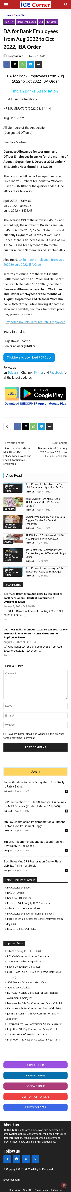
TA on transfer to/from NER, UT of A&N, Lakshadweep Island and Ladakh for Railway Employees (17, 456)
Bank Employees (26, 21)
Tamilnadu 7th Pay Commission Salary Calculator (34, 1024)
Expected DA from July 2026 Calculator (28, 903)
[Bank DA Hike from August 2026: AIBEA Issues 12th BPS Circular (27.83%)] (13, 502)
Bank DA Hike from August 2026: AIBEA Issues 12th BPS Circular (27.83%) (43, 502)
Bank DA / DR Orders (18, 898)
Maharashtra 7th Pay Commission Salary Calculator (35, 1003)
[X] (14, 64)
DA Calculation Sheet (18, 887)
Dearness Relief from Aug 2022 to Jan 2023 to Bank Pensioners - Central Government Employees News (33, 597)
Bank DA (19, 15)
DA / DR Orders (15, 892)
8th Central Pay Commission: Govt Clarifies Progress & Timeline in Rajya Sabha (46, 553)
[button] (5, 4)
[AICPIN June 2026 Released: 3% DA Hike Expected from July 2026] (13, 538)
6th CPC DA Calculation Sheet (23, 908)
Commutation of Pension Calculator (26, 1034)
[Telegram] (30, 64)
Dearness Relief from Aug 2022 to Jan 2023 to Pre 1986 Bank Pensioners (53, 452)
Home (7, 15)
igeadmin (17, 56)
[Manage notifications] (64, 1185)
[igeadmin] (5, 56)
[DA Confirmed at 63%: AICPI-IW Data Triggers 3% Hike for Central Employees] (13, 520)
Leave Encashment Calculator (23, 966)
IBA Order (51, 21)
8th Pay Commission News (11, 488)
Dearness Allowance (10, 526)
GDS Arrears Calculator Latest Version (27, 982)
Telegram (14, 372)
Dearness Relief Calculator (21, 929)
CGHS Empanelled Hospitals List (24, 961)
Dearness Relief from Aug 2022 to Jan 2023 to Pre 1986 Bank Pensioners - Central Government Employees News (35, 633)
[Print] (38, 64)
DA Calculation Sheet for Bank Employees (30, 913)
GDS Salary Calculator (18, 987)
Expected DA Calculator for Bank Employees (35, 322)
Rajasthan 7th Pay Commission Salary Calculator (33, 1029)
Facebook (56, 372)
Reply (5, 619)
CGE (41, 21)
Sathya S (30, 491)
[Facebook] (6, 64)
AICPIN (8, 541)
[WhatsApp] (22, 64)
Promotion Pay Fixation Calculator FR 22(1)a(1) (33, 1039)
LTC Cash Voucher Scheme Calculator (27, 956)
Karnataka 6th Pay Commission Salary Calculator (34, 1008)
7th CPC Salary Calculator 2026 (24, 951)
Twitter (38, 372)
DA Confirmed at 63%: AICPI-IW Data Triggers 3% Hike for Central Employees (45, 520)
